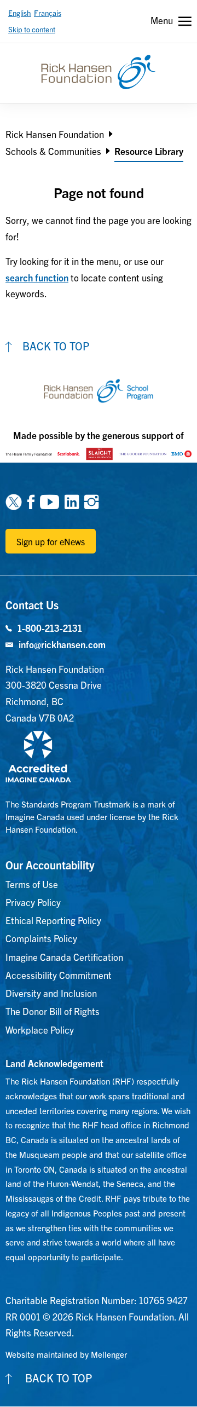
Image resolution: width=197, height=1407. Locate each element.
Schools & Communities (53, 151)
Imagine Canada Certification (64, 956)
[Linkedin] (72, 501)
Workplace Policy (39, 1029)
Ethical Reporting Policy (53, 920)
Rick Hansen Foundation (54, 134)
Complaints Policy (41, 938)
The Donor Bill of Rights (52, 1011)
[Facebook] (30, 501)
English (19, 13)
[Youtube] (49, 501)
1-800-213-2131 (50, 627)
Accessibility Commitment (58, 975)
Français (47, 13)
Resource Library (148, 151)
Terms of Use (31, 884)
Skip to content (31, 29)
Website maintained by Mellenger (66, 1354)
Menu (161, 20)
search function (36, 277)
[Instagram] (91, 501)
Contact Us (32, 605)
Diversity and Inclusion (51, 993)
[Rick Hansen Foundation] (98, 72)
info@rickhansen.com (62, 644)
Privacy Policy (33, 902)
